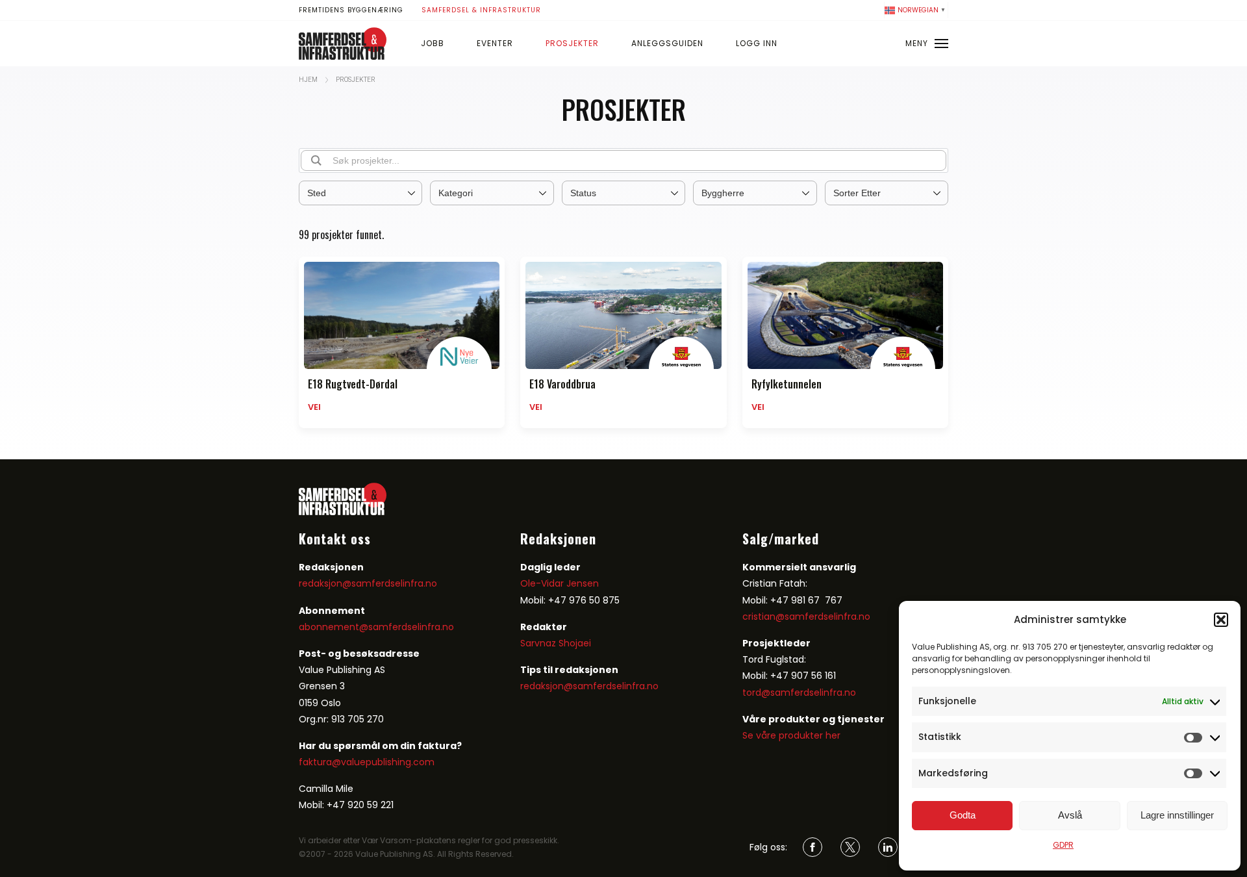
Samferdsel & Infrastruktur (481, 10)
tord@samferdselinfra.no (799, 692)
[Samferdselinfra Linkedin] (888, 847)
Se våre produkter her (791, 735)
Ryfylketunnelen (786, 384)
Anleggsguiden (667, 43)
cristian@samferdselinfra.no (806, 616)
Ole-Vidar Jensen (559, 583)
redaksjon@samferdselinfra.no (368, 583)
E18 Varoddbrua (562, 384)
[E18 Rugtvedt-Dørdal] (401, 315)
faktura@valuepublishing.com (367, 762)
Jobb (432, 43)
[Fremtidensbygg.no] (342, 56)
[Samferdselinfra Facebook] (812, 847)
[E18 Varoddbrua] (623, 315)
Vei (314, 407)
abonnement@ (333, 626)
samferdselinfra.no (411, 626)
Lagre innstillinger (1177, 814)
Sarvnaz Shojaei (555, 643)
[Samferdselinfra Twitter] (850, 847)
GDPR (1063, 844)
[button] (1221, 619)
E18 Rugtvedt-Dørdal (352, 384)
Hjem (308, 79)
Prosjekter (572, 43)
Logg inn (756, 43)
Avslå (1070, 814)
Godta (963, 814)
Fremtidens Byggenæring (351, 10)
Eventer (495, 43)
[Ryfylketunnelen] (845, 315)
